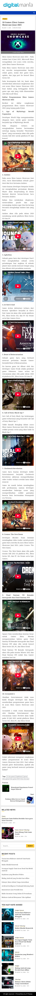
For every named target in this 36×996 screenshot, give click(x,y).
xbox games (6, 779)
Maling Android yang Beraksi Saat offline (15, 878)
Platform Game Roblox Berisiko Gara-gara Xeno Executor (17, 819)
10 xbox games (11, 776)
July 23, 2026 (20, 836)
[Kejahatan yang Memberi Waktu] (8, 955)
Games (5, 19)
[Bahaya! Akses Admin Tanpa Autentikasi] (8, 982)
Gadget (17, 910)
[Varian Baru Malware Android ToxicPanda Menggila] (8, 914)
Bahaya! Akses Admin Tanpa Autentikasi (15, 882)
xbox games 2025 (15, 779)
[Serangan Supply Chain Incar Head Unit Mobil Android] (8, 942)
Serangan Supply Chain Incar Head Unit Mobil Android (23, 942)
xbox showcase (25, 779)
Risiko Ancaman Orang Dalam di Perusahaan (17, 894)
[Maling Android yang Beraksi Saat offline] (8, 969)
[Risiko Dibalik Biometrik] (8, 928)
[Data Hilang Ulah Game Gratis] (8, 833)
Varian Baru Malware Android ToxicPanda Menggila (22, 914)
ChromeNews (20, 994)
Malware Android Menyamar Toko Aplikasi (16, 897)
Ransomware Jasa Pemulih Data (12, 890)
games (25, 776)
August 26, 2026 (21, 930)
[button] (34, 12)
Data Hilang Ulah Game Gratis (23, 833)
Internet (21, 830)
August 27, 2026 (21, 919)
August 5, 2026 (7, 823)
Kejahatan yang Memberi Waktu (13, 874)
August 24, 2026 (21, 972)
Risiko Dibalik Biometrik (10, 865)
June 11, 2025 (7, 28)
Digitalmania (19, 776)
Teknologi (26, 830)
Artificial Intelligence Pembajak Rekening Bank (18, 886)
